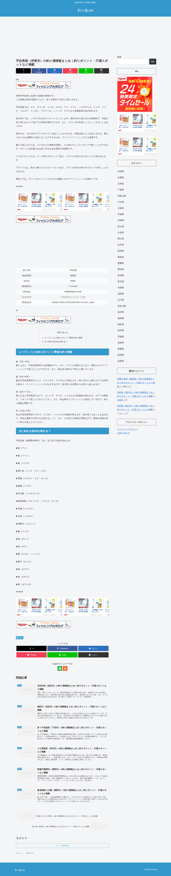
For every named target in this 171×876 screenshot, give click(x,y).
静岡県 (20, 638)
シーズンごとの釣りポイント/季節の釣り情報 (63, 337)
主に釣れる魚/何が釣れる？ (56, 341)
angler (120, 399)
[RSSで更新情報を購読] (65, 668)
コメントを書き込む (62, 845)
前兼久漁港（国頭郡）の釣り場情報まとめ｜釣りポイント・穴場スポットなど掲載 (136, 382)
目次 (59, 332)
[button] (101, 70)
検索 (119, 56)
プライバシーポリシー (127, 429)
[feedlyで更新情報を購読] (59, 668)
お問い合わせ (123, 432)
